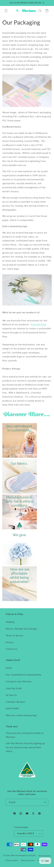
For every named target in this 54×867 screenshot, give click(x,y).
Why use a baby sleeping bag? (21, 715)
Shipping (10, 622)
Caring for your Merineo (19, 681)
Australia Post (38, 324)
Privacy (10, 642)
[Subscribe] (44, 802)
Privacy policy (12, 860)
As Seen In (11, 695)
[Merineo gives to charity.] (19, 564)
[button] (6, 10)
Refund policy (45, 856)
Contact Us (11, 649)
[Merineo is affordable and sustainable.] (19, 600)
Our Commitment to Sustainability (23, 674)
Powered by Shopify (27, 856)
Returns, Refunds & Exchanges (21, 628)
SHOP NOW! (12, 708)
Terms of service (28, 860)
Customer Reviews (15, 701)
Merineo (14, 856)
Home (9, 668)
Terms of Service (14, 635)
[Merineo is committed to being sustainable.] (19, 456)
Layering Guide (14, 688)
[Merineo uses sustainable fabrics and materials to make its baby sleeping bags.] (19, 492)
